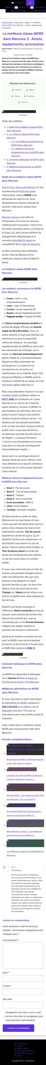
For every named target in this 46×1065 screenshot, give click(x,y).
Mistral (31, 90)
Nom (6, 972)
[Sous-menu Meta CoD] (16, 7)
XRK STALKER (9, 706)
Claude (17, 96)
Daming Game (7, 22)
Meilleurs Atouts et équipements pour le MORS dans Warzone (27, 152)
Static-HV (9, 232)
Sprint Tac (31, 535)
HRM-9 (31, 648)
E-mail (7, 985)
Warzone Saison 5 (11, 217)
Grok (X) (24, 102)
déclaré (21, 437)
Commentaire (11, 940)
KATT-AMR (8, 399)
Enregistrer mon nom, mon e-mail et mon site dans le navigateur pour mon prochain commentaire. (24, 1016)
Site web (7, 999)
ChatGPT (18, 90)
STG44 (37, 228)
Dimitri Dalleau (16, 870)
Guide (27, 22)
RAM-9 (27, 706)
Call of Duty (18, 22)
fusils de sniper (28, 191)
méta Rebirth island (21, 240)
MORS (23, 702)
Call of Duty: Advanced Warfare (19, 187)
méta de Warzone (31, 244)
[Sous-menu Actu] (32, 7)
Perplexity (31, 96)
